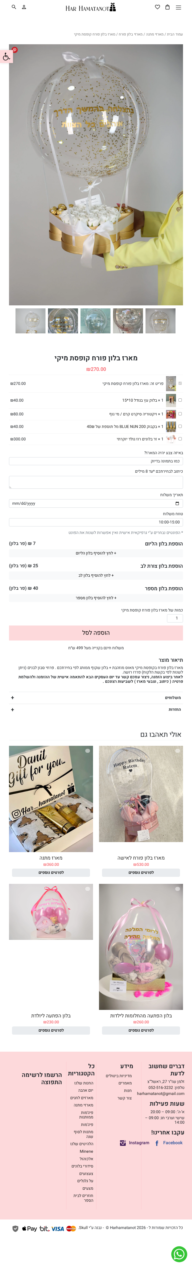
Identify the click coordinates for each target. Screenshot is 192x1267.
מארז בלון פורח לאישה (141, 858)
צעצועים (86, 1174)
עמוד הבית (175, 34)
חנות (128, 1091)
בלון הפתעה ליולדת (51, 1016)
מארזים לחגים (81, 1098)
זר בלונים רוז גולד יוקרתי (137, 439)
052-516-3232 (160, 1088)
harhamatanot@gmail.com (160, 1094)
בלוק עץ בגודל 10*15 (139, 400)
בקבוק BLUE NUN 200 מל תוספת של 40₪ (122, 427)
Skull (83, 1228)
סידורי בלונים (82, 1166)
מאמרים (125, 1083)
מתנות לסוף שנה (83, 1134)
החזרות (175, 710)
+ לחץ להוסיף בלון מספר (96, 598)
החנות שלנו (83, 1083)
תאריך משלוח (171, 495)
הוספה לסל (96, 632)
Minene (86, 1151)
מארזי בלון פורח (130, 34)
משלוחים (173, 698)
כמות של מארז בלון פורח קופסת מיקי (152, 610)
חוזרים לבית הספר (83, 1198)
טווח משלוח (173, 514)
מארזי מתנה (155, 34)
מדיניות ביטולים (119, 1076)
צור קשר (125, 1098)
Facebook (172, 1143)
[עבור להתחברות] (24, 7)
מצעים (87, 1188)
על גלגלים (85, 1181)
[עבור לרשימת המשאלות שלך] (157, 7)
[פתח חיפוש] (14, 7)
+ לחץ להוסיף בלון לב (96, 575)
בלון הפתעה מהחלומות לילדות (141, 1016)
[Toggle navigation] (178, 7)
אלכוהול (86, 1159)
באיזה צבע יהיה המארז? (163, 453)
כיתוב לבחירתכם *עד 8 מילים (159, 471)
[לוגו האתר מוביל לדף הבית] (91, 7)
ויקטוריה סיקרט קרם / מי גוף (133, 414)
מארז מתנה (51, 858)
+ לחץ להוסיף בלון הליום (96, 553)
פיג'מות (87, 1125)
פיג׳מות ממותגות (86, 1115)
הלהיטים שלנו (81, 1144)
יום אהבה (85, 1090)
